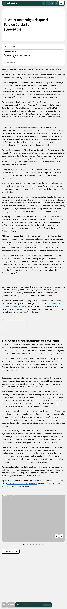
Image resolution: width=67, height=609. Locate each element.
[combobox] (30, 605)
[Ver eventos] (52, 3)
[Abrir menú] (44, 3)
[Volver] (4, 3)
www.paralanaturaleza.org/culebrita (22, 484)
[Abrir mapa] (48, 3)
